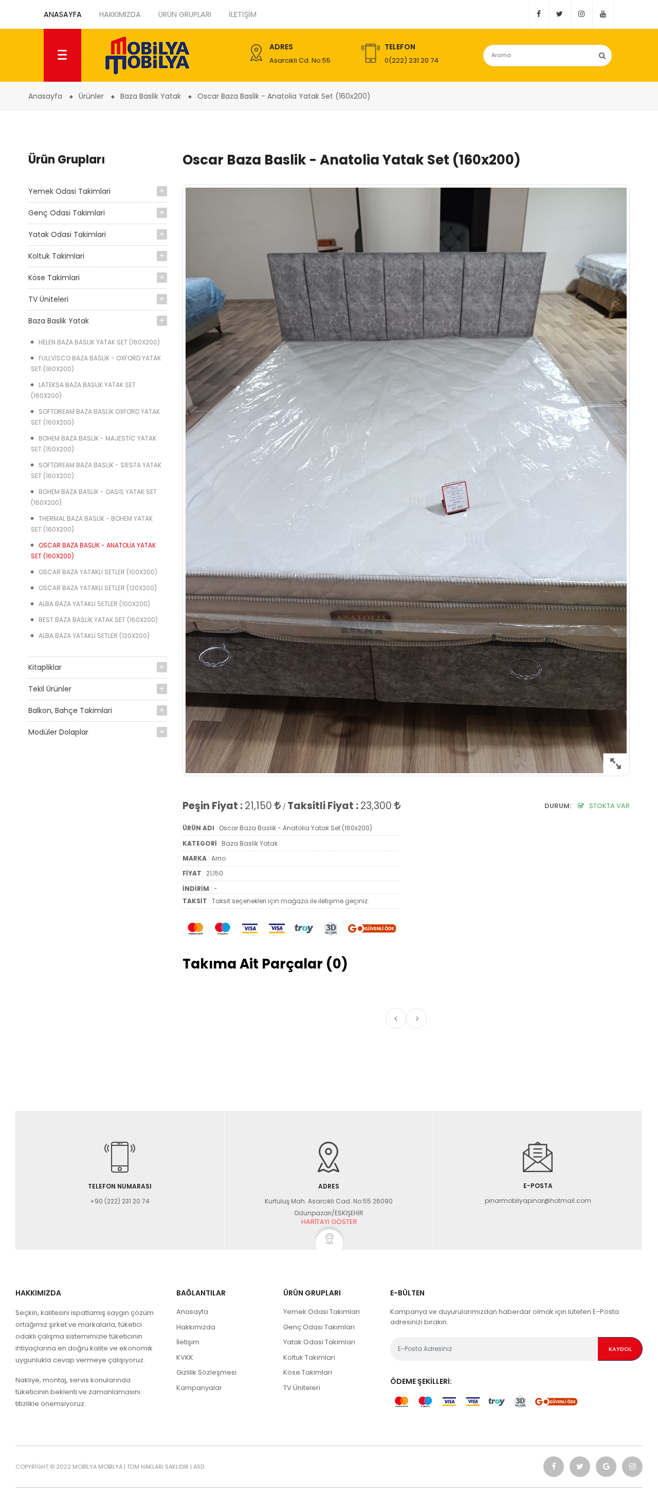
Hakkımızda (195, 1327)
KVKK (184, 1357)
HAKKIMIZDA (120, 14)
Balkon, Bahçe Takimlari (70, 710)
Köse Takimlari (54, 277)
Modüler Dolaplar (58, 732)
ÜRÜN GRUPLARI (184, 14)
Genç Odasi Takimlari (66, 213)
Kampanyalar (199, 1388)
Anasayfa (192, 1312)
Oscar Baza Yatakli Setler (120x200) (98, 587)
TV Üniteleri (48, 299)
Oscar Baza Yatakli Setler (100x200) (98, 572)
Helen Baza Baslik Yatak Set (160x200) (99, 342)
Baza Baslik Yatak (58, 321)
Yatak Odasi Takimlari (67, 234)
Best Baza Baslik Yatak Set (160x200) (98, 619)
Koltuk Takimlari (56, 256)
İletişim (243, 14)
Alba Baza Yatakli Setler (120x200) (94, 635)
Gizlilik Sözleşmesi (206, 1372)
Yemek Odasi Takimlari (69, 191)
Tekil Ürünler (49, 689)
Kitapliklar (45, 667)
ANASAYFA (63, 14)
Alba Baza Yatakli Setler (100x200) (94, 603)
